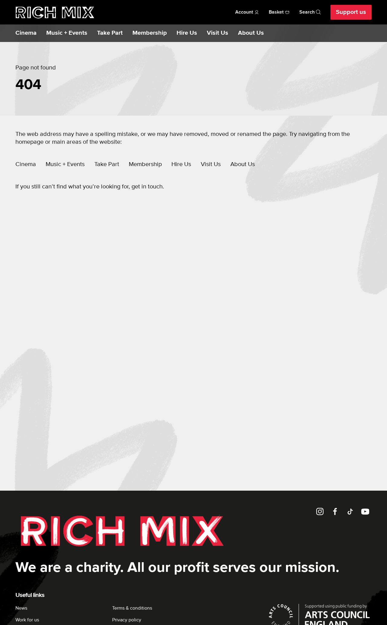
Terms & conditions (132, 608)
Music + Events (66, 33)
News (21, 608)
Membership (149, 33)
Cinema (26, 33)
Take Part (110, 33)
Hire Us (187, 33)
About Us (251, 33)
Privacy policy (126, 620)
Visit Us (217, 33)
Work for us (27, 620)
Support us (351, 12)
